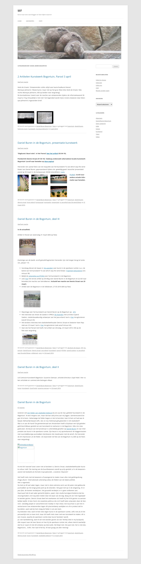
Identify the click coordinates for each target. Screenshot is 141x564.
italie (97, 126)
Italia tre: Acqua (101, 80)
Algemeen (99, 118)
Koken (98, 129)
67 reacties (21, 408)
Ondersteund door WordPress (27, 555)
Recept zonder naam (102, 91)
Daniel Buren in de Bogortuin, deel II (38, 367)
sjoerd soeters (71, 350)
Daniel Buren (71, 429)
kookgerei (99, 132)
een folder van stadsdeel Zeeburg (40, 413)
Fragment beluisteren (74, 271)
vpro (40, 353)
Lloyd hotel (33, 388)
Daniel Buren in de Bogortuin (34, 402)
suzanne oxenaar (43, 388)
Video (98, 137)
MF (20, 11)
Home (20, 21)
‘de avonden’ (48, 268)
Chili (97, 88)
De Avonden (59, 315)
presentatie (55, 202)
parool (59, 350)
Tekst (54, 126)
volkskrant (34, 353)
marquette (47, 202)
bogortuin (71, 126)
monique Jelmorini (42, 129)
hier (26, 279)
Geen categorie (101, 124)
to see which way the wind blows (70, 202)
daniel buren (79, 126)
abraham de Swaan (74, 348)
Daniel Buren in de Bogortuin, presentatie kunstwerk (47, 142)
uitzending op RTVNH (37, 276)
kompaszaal (39, 202)
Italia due (99, 83)
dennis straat (22, 202)
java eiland (44, 350)
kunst (19, 388)
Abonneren (30, 21)
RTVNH (63, 350)
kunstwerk (31, 129)
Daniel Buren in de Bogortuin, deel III (38, 218)
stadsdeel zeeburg (45, 536)
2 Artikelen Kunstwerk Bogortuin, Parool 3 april (44, 76)
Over (40, 21)
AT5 (74, 312)
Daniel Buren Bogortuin (44, 126)
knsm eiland (31, 202)
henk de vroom (23, 129)
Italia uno (99, 85)
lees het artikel (52, 153)
